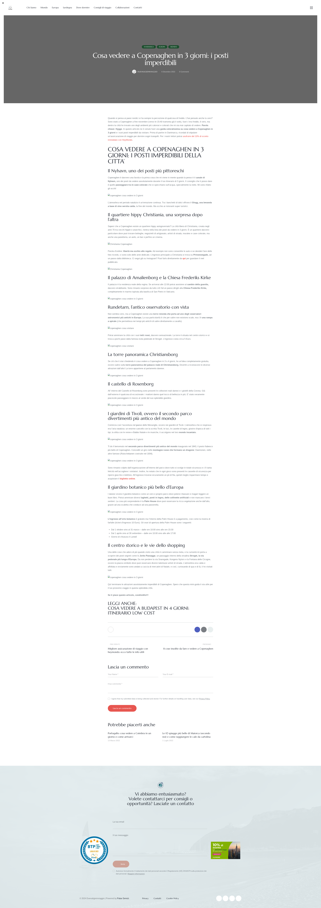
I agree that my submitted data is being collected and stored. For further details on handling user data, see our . (160, 699)
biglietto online (127, 478)
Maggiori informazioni (136, 874)
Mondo (173, 47)
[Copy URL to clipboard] (210, 629)
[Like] (111, 629)
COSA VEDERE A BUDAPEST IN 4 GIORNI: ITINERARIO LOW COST (148, 610)
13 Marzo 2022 (114, 741)
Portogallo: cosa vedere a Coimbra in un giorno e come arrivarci (129, 735)
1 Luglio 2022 (167, 741)
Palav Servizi (123, 898)
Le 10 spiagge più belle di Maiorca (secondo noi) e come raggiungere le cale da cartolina (186, 735)
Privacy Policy (204, 699)
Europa (162, 47)
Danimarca (149, 47)
